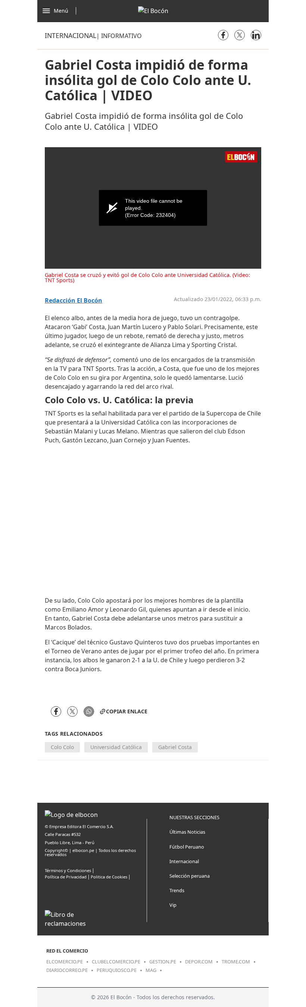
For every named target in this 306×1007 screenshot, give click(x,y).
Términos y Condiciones (68, 870)
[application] (153, 208)
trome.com (236, 961)
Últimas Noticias (187, 831)
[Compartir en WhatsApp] (89, 711)
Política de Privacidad (66, 877)
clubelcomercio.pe (116, 961)
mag (151, 970)
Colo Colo (62, 747)
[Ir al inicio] (153, 10)
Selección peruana (189, 875)
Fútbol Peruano (186, 846)
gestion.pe (162, 961)
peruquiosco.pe (117, 970)
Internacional (70, 35)
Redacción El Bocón (73, 300)
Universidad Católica (116, 747)
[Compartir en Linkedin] (256, 35)
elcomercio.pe (64, 961)
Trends (176, 890)
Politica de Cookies (109, 877)
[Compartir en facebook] (223, 35)
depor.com (199, 961)
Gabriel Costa (175, 747)
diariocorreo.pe (67, 970)
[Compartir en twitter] (239, 35)
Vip (173, 905)
